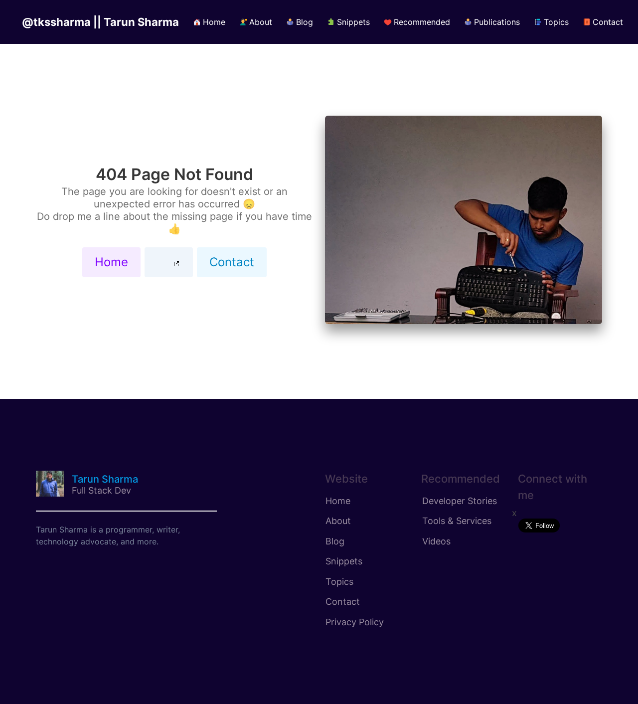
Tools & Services (456, 521)
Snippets (343, 561)
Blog (334, 541)
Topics (339, 581)
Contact (231, 262)
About (338, 521)
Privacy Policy (354, 622)
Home (111, 262)
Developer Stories (459, 501)
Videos (436, 541)
